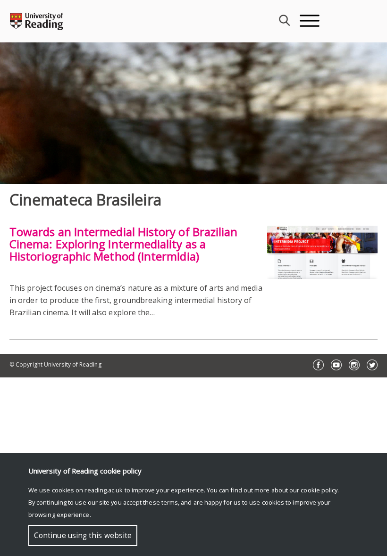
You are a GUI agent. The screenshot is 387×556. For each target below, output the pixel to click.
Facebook (318, 365)
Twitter (372, 365)
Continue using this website (83, 535)
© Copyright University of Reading (55, 364)
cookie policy (319, 490)
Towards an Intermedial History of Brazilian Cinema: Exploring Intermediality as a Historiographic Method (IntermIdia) (123, 244)
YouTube (336, 365)
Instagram (354, 365)
